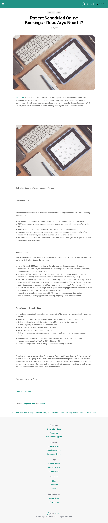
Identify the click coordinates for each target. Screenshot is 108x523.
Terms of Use (54, 471)
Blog (54, 481)
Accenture (20, 97)
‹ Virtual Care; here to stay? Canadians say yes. (31, 412)
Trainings (54, 433)
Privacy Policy (54, 467)
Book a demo (54, 498)
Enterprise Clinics (54, 454)
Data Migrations (54, 429)
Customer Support (54, 437)
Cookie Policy (54, 464)
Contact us (54, 502)
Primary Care (54, 446)
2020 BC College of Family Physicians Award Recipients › (74, 412)
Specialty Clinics (54, 450)
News (54, 488)
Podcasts (54, 485)
